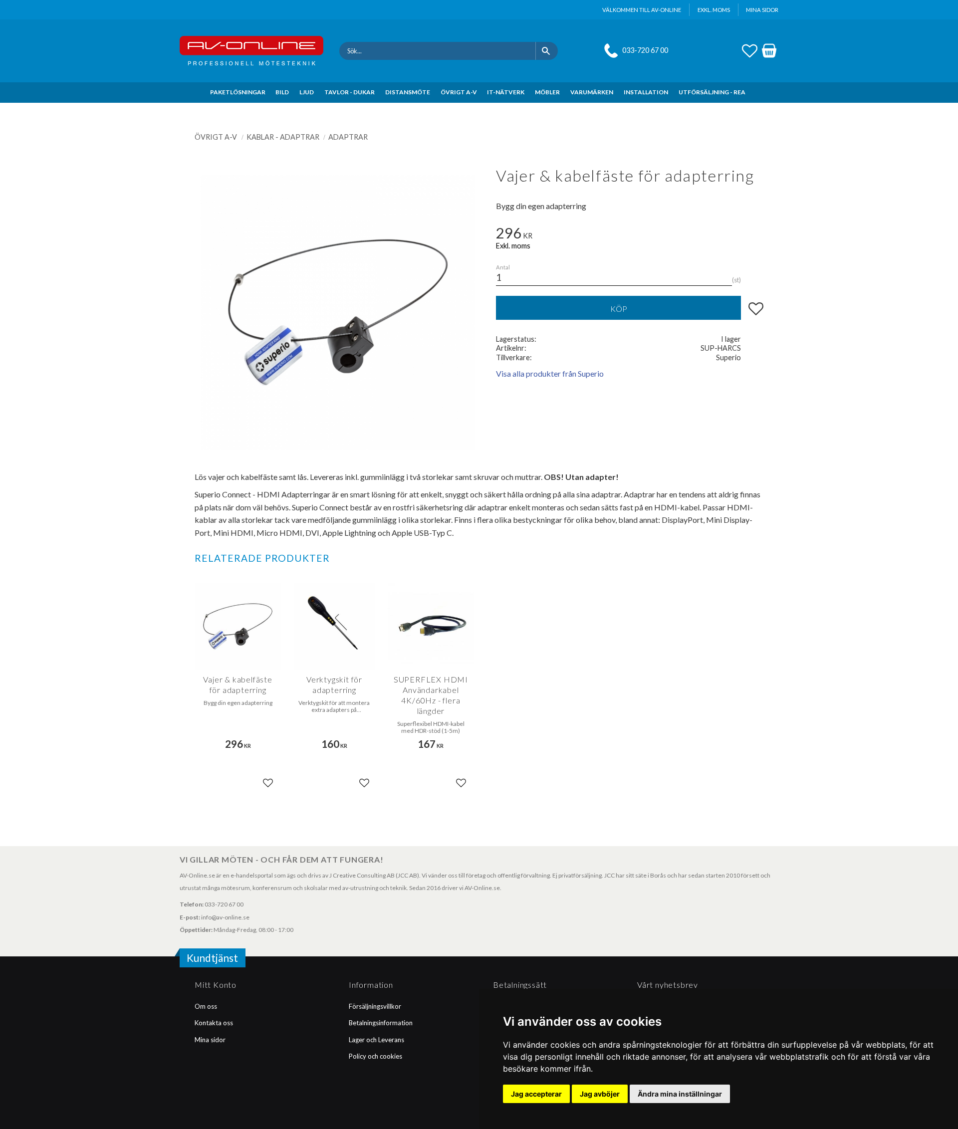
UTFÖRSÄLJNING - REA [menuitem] (712, 92)
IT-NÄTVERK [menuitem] (505, 92)
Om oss (206, 1006)
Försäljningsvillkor (375, 1006)
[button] (749, 49)
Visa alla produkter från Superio (550, 373)
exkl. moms (714, 9)
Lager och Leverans (376, 1040)
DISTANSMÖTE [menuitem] (407, 92)
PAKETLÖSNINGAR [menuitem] (237, 92)
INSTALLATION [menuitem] (646, 92)
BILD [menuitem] (282, 92)
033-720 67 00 (645, 50)
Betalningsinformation (381, 1023)
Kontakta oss (214, 1023)
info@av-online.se (225, 917)
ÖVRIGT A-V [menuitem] (459, 92)
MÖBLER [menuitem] (547, 92)
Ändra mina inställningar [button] (680, 1094)
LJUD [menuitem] (306, 92)
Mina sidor (210, 1040)
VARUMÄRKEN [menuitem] (591, 92)
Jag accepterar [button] (536, 1094)
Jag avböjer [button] (600, 1094)
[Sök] (546, 51)
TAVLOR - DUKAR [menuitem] (349, 92)
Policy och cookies (375, 1056)
